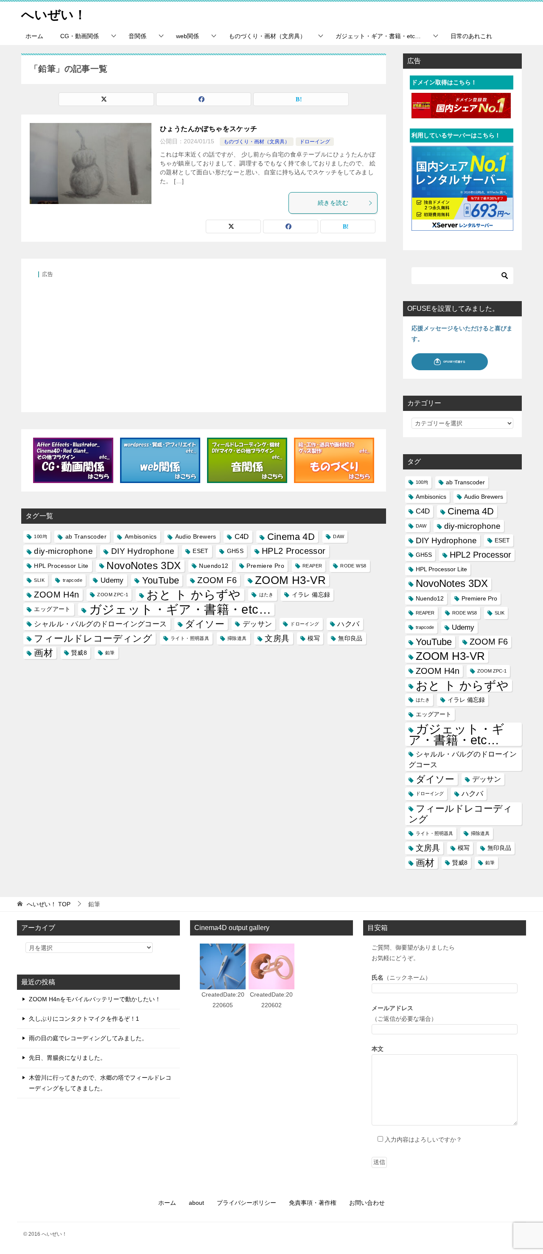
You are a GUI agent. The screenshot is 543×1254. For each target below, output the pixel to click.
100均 (40, 536)
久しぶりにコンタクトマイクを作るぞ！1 (84, 1018)
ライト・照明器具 (190, 638)
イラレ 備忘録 (311, 594)
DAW (338, 536)
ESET (201, 550)
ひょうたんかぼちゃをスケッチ (209, 128)
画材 (43, 653)
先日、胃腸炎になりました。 (67, 1057)
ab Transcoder (85, 536)
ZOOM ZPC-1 (112, 594)
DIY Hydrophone (143, 551)
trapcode (72, 580)
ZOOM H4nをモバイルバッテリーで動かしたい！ (95, 999)
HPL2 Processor (294, 551)
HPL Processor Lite (61, 565)
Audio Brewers (195, 536)
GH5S (235, 550)
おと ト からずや (193, 595)
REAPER (312, 565)
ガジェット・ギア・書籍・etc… (378, 36)
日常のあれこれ (471, 36)
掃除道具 (237, 638)
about (196, 1202)
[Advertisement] (203, 340)
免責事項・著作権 (312, 1202)
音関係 (137, 36)
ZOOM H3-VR (290, 580)
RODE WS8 (353, 565)
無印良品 (350, 638)
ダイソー (204, 624)
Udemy (112, 580)
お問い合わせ (367, 1202)
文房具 (277, 638)
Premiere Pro (265, 565)
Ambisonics (141, 536)
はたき (266, 594)
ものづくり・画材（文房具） (267, 36)
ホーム (34, 36)
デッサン (257, 624)
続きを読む (333, 202)
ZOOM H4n (56, 594)
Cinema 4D (291, 536)
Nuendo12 (213, 565)
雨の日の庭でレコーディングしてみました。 (88, 1038)
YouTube (160, 580)
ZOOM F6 (217, 580)
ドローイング (314, 142)
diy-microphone (63, 551)
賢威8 (79, 652)
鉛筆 (110, 652)
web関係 (187, 36)
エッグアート (52, 609)
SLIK (39, 580)
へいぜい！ (54, 15)
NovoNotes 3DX (143, 565)
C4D (242, 537)
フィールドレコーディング (93, 638)
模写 (314, 638)
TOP (48, 904)
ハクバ (348, 624)
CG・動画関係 (79, 36)
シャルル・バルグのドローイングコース (100, 624)
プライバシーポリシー (246, 1202)
